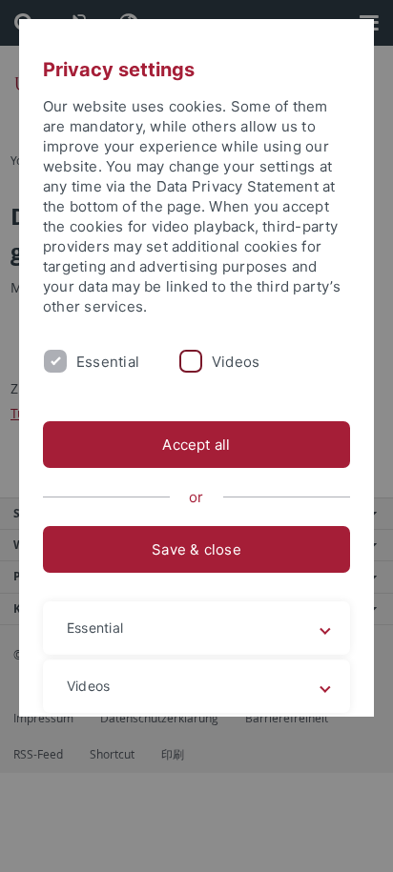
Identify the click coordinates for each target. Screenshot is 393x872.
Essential (107, 362)
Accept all (196, 445)
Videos (235, 362)
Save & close (196, 549)
